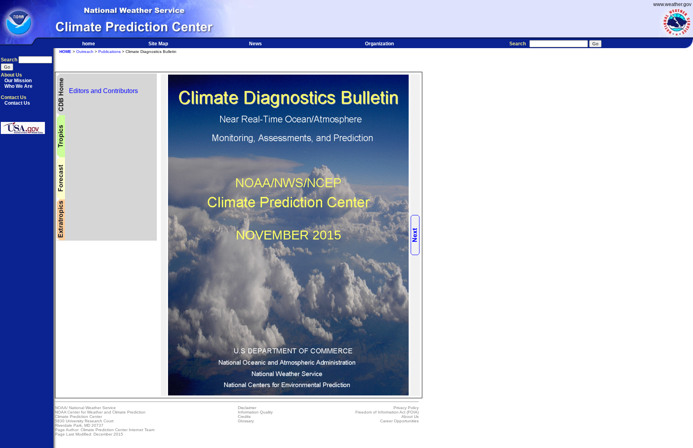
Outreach (84, 51)
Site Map (158, 44)
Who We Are (18, 86)
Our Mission (18, 80)
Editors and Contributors (102, 90)
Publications (109, 51)
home (88, 44)
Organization (379, 44)
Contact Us (17, 103)
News (255, 44)
